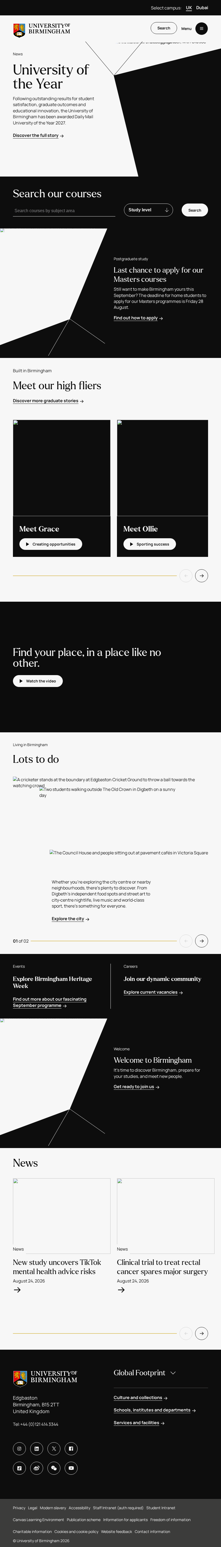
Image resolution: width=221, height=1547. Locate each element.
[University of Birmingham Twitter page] (53, 1448)
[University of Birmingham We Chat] (53, 1468)
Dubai (202, 8)
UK (189, 8)
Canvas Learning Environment (38, 1519)
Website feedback (116, 1531)
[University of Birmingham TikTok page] (19, 1468)
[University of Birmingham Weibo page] (36, 1468)
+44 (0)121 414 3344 (39, 1424)
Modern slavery (53, 1507)
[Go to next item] (201, 575)
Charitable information (32, 1531)
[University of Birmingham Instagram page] (19, 1448)
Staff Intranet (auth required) (118, 1507)
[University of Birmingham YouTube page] (71, 1468)
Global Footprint (139, 1373)
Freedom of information (170, 1519)
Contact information (152, 1531)
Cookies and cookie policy (76, 1531)
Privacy (19, 1507)
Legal (32, 1507)
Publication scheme (84, 1519)
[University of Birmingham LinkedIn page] (36, 1448)
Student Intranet (160, 1507)
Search (163, 28)
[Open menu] (201, 28)
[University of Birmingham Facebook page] (71, 1448)
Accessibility (79, 1507)
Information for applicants (125, 1519)
